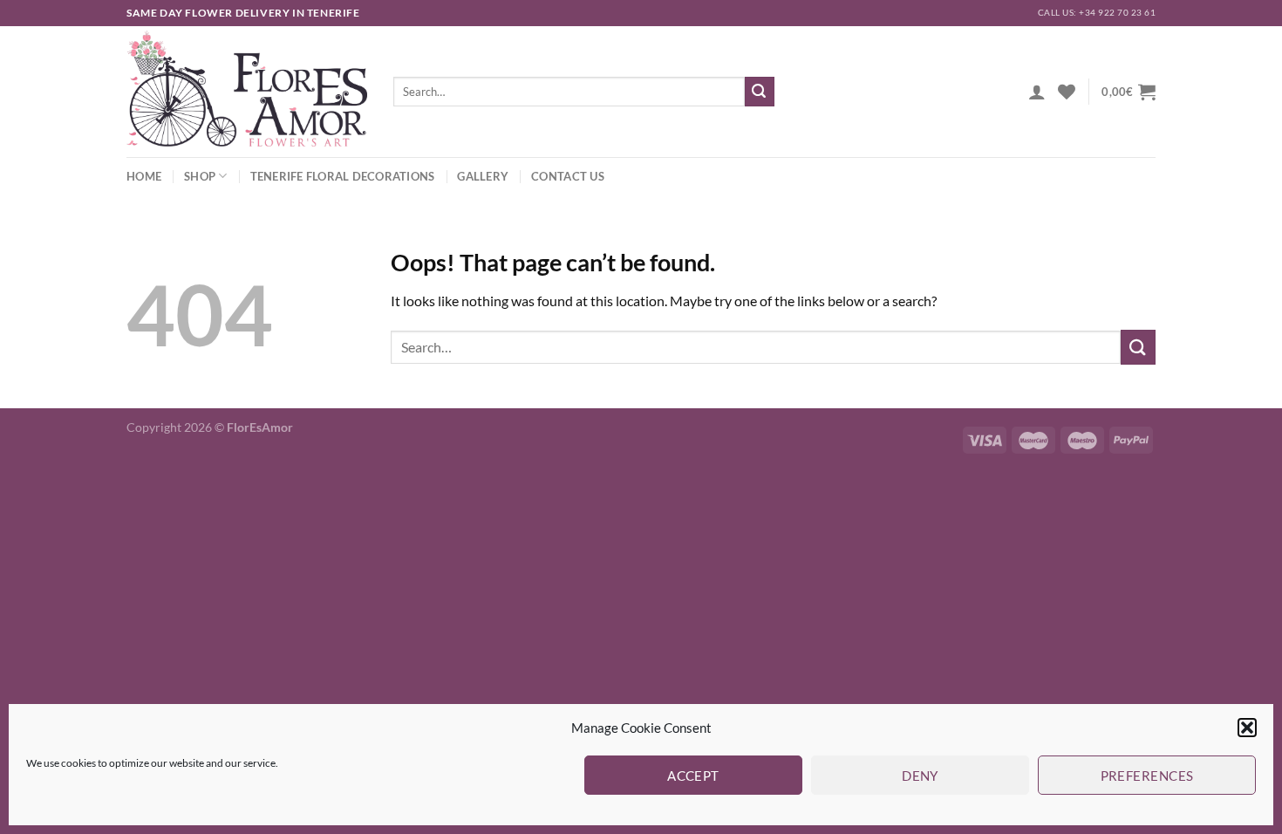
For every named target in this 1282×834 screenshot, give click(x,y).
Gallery (482, 176)
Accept (693, 775)
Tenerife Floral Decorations (342, 176)
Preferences (1147, 775)
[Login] (1037, 91)
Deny (920, 775)
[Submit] (759, 91)
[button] (1247, 727)
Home (143, 176)
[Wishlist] (1066, 91)
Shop (199, 176)
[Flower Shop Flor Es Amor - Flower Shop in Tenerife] (246, 92)
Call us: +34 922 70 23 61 (1097, 12)
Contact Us (567, 176)
